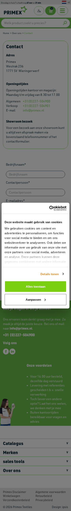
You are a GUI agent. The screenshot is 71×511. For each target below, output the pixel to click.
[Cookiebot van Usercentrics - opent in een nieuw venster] (50, 208)
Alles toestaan (35, 286)
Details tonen (49, 274)
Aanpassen (33, 299)
